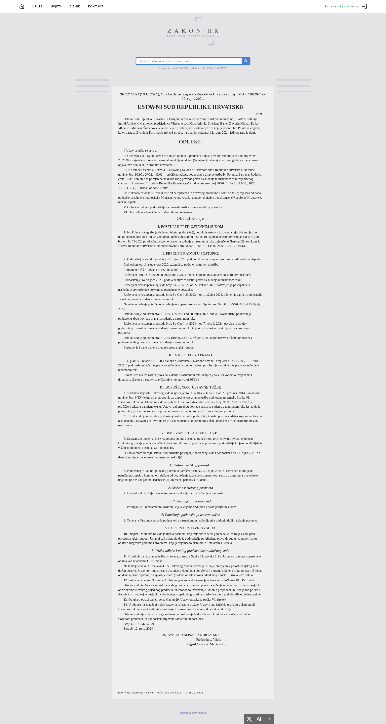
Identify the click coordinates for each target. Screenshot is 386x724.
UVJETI (56, 6)
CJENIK (74, 6)
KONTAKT (96, 6)
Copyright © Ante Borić (193, 712)
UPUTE (37, 6)
